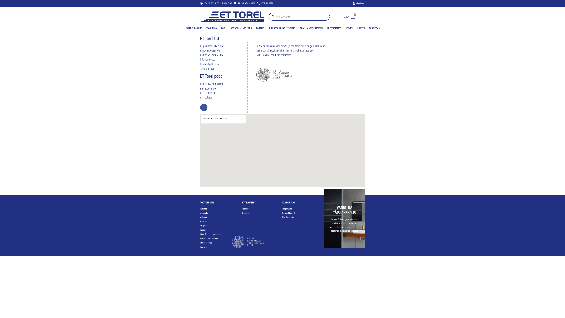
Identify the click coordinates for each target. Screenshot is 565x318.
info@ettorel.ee (207, 59)
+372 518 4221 (207, 68)
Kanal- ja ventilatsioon (311, 28)
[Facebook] (203, 107)
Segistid (235, 28)
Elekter (361, 28)
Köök (223, 28)
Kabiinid (198, 28)
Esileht (189, 28)
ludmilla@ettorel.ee (209, 64)
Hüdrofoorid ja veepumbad (282, 28)
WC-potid (247, 28)
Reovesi (349, 28)
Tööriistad (374, 28)
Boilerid (260, 28)
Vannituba (211, 28)
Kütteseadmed (334, 28)
